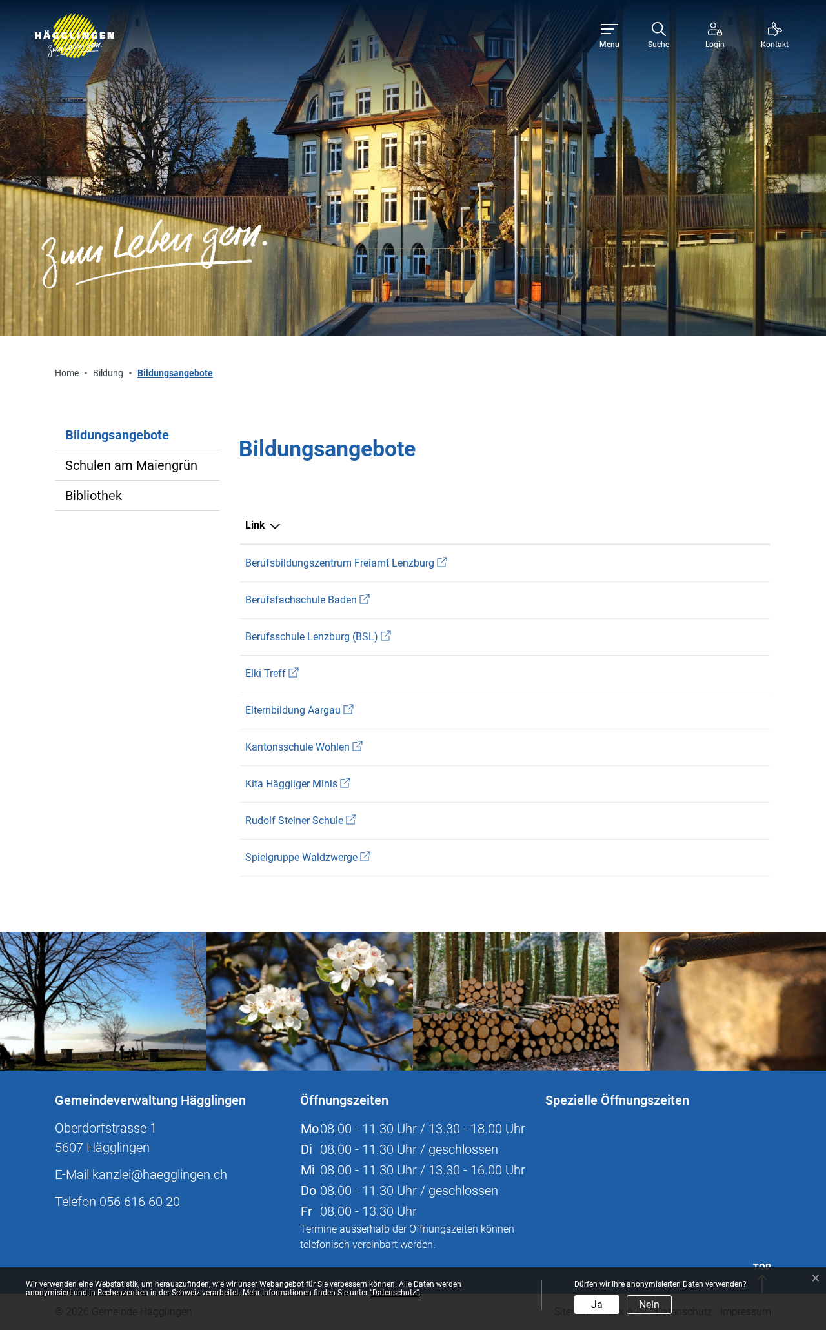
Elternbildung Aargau (299, 710)
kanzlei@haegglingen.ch (159, 1174)
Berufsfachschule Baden (307, 600)
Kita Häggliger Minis (297, 784)
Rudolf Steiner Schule (300, 820)
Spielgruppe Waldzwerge (307, 857)
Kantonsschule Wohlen (304, 747)
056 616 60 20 (139, 1201)
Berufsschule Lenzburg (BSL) (318, 636)
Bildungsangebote (117, 438)
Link (255, 525)
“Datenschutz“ (394, 1292)
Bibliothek (93, 495)
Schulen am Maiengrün (131, 465)
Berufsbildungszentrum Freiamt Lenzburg (346, 563)
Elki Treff (272, 673)
